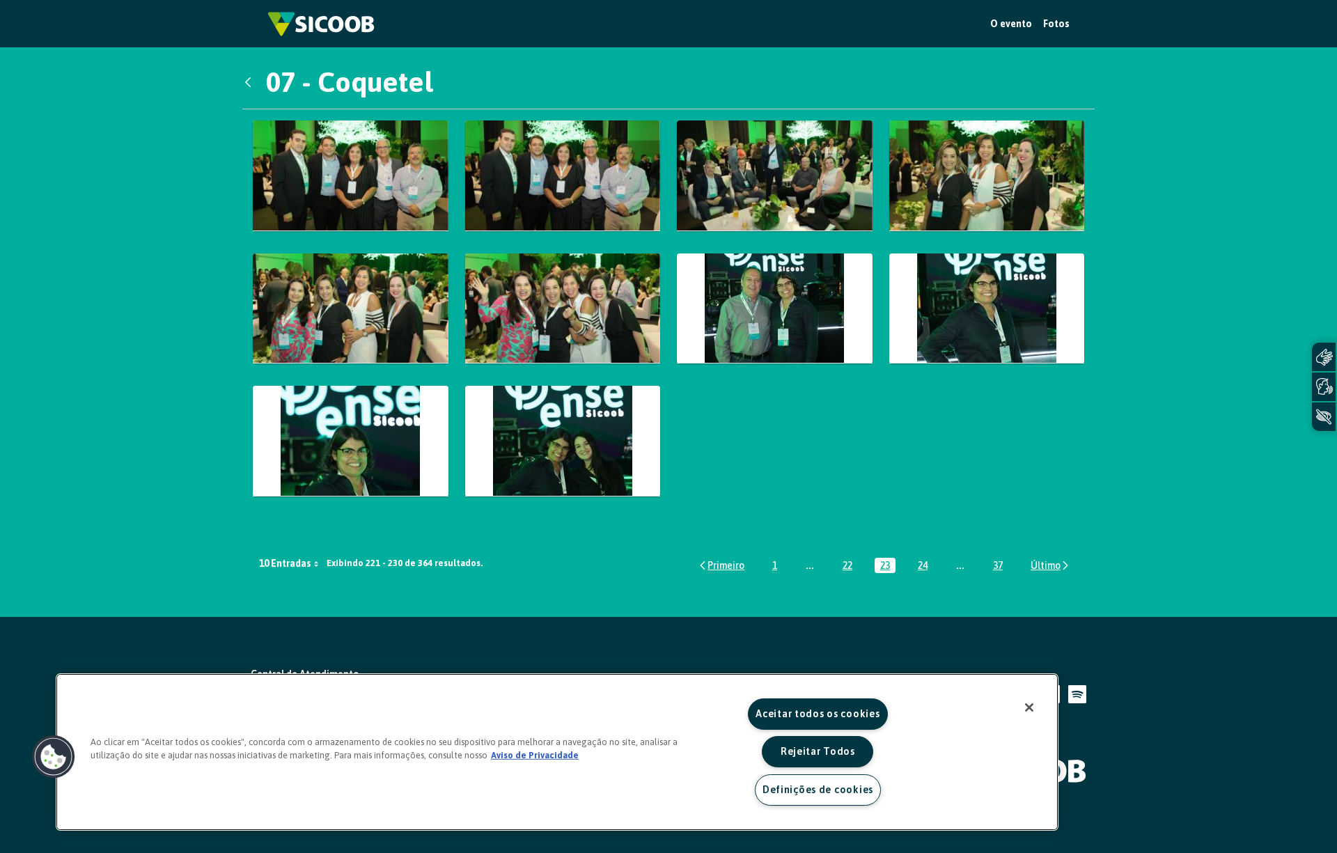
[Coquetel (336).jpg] (775, 308)
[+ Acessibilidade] (1324, 416)
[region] (557, 752)
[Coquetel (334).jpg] (563, 308)
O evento (1011, 23)
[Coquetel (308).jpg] (350, 175)
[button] (53, 757)
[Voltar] (251, 82)
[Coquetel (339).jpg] (987, 308)
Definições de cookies (818, 789)
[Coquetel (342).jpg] (350, 441)
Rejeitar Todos (818, 751)
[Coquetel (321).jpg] (987, 175)
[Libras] (1324, 357)
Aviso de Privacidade (535, 755)
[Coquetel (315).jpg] (775, 175)
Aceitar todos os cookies (817, 713)
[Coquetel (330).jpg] (350, 308)
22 (850, 566)
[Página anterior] (721, 565)
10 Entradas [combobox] (285, 563)
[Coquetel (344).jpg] (563, 441)
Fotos (1056, 23)
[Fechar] (1029, 707)
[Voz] (1324, 387)
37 (1000, 566)
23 (888, 566)
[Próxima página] (1050, 565)
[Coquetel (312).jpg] (563, 175)
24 (925, 566)
